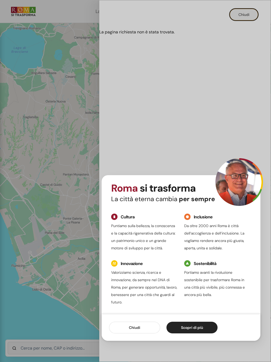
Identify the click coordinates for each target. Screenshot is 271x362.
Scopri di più (192, 327)
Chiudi (134, 327)
